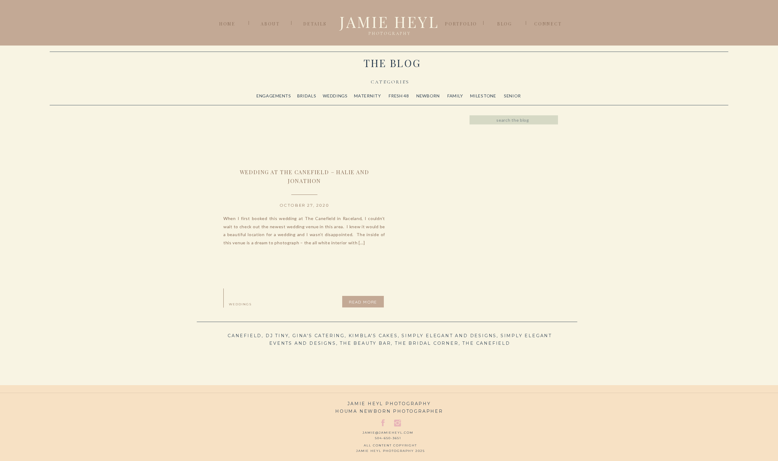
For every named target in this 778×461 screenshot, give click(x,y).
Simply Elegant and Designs (449, 335)
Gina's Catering (318, 335)
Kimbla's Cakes (373, 335)
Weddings (240, 304)
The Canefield (486, 343)
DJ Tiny (277, 335)
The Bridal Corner (427, 343)
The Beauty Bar (365, 343)
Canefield (245, 335)
